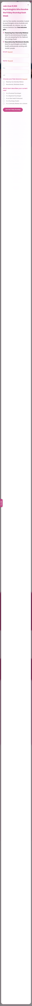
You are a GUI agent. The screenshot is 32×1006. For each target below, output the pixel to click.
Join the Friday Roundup (13, 110)
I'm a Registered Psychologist (13, 95)
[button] (1, 503)
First (4, 68)
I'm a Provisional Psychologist (13, 93)
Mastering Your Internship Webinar (15, 81)
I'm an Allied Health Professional (14, 98)
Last (4, 75)
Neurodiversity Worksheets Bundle (15, 84)
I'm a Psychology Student (12, 101)
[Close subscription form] (28, 4)
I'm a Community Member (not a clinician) (16, 103)
